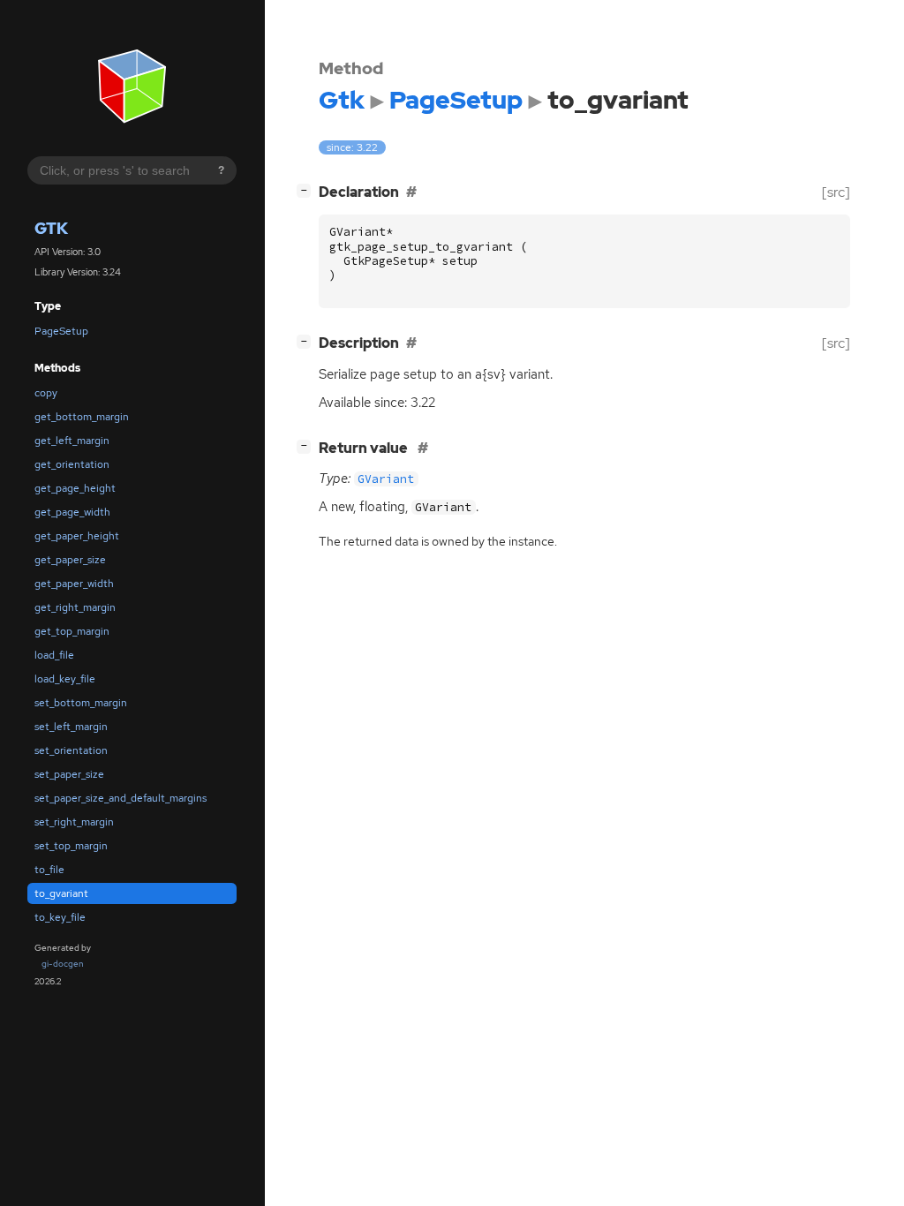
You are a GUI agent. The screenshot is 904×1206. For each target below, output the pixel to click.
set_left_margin (71, 727)
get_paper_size (70, 560)
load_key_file (64, 679)
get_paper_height (76, 536)
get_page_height (75, 488)
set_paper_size (69, 774)
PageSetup (61, 331)
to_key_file (60, 917)
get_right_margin (75, 607)
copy (45, 393)
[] (307, 190)
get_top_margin (71, 631)
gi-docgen (62, 963)
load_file (54, 655)
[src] (836, 192)
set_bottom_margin (80, 703)
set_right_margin (74, 822)
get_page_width (72, 512)
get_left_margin (71, 440)
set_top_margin (71, 846)
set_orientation (71, 750)
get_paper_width (74, 584)
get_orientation (71, 464)
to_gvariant (61, 893)
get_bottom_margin (81, 417)
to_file (49, 870)
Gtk (51, 228)
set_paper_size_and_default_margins (120, 798)
